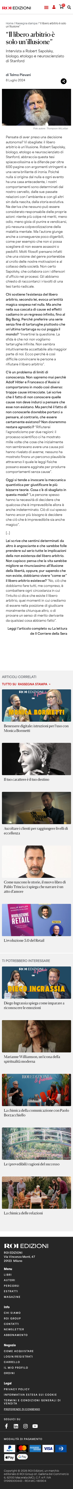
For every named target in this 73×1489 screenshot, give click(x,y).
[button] (46, 7)
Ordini (9, 1373)
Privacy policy (17, 1389)
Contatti (11, 1324)
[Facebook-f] (6, 1426)
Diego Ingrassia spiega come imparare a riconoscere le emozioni (34, 1005)
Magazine (12, 1297)
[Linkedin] (15, 1426)
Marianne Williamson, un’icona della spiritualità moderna (32, 1059)
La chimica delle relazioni (23, 1213)
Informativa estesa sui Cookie (30, 1394)
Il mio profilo (16, 1367)
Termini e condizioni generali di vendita (32, 1401)
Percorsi (11, 1286)
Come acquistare (19, 1351)
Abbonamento (16, 1335)
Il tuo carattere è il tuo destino (26, 779)
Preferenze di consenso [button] (22, 1409)
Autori (9, 1280)
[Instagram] (25, 1426)
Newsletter (14, 1329)
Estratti (11, 1291)
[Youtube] (35, 1426)
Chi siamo (12, 1313)
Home (9, 23)
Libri (8, 1274)
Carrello (12, 1362)
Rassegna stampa (26, 23)
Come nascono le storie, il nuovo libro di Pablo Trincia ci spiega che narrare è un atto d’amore (35, 887)
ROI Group (12, 1318)
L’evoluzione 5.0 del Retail (24, 940)
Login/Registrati (18, 1356)
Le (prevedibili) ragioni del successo (32, 1164)
